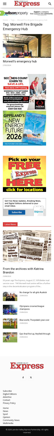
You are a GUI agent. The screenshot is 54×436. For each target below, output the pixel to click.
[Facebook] (23, 378)
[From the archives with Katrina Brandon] (27, 247)
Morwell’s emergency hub (20, 61)
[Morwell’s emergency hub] (27, 46)
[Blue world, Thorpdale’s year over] (10, 324)
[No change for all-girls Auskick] (10, 296)
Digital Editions (10, 394)
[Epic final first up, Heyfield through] (10, 337)
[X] (31, 378)
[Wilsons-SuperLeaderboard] (27, 13)
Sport (5, 414)
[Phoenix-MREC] (24, 109)
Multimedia (8, 423)
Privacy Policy (9, 403)
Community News (11, 420)
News (5, 411)
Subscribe (7, 391)
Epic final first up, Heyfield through (35, 334)
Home (5, 20)
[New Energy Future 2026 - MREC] (24, 145)
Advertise (7, 397)
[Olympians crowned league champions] (10, 310)
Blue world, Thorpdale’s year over (34, 320)
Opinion (6, 417)
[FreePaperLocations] (24, 191)
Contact (6, 400)
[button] (4, 4)
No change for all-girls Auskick (33, 292)
